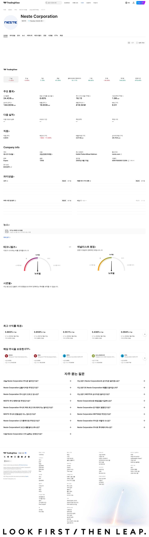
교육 (100, 471)
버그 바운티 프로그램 (72, 521)
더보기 (95, 3)
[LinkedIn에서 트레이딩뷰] (18, 457)
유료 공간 (101, 484)
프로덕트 (67, 3)
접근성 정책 (70, 517)
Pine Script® (42, 504)
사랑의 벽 (101, 456)
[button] (71, 2)
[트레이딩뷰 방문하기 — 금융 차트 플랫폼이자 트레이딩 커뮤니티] (10, 69)
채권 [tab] (61, 35)
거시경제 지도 (42, 502)
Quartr (26, 476)
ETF (40, 462)
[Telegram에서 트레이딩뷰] (22, 457)
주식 (40, 460)
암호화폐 (41, 465)
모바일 (40, 509)
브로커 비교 (70, 469)
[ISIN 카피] (128, 160)
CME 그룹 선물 (71, 476)
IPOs (40, 491)
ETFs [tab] (56, 35)
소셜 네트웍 (102, 454)
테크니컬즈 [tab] (37, 35)
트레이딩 (101, 469)
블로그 (69, 489)
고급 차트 (133, 460)
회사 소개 (69, 485)
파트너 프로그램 (135, 471)
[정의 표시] (10, 96)
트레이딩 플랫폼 (135, 462)
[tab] (64, 181)
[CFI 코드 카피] (11, 167)
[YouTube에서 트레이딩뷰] (11, 457)
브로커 (88, 3)
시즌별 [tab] (50, 35)
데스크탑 (41, 511)
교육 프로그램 (134, 473)
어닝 (40, 487)
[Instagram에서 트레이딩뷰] (15, 457)
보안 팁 (69, 519)
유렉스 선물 (70, 478)
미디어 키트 (70, 495)
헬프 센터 (69, 491)
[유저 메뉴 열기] (133, 2)
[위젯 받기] (132, 42)
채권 (40, 463)
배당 (40, 489)
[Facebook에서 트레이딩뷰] (8, 457)
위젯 (132, 454)
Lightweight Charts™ (136, 458)
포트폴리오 (42, 496)
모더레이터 (102, 464)
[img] (42, 21)
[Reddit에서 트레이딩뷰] (29, 457)
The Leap (69, 471)
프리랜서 (101, 482)
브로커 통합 (134, 469)
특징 (68, 454)
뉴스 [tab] (23, 35)
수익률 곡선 (42, 498)
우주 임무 (69, 487)
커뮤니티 (75, 3)
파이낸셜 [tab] (12, 35)
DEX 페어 (41, 469)
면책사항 (69, 511)
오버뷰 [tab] (5, 35)
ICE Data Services (23, 465)
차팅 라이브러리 (135, 456)
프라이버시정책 (71, 513)
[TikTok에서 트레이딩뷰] (25, 457)
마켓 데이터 (70, 458)
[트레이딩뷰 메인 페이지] (11, 3)
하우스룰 (101, 462)
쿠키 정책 (69, 515)
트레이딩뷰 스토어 (72, 500)
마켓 (82, 3)
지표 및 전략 (102, 478)
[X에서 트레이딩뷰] (4, 457)
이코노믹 (41, 485)
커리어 (69, 493)
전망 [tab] (44, 35)
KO (129, 3)
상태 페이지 (70, 523)
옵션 (40, 500)
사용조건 (69, 509)
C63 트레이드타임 (72, 504)
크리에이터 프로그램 (104, 460)
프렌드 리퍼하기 (103, 458)
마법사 (101, 480)
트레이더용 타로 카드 (72, 502)
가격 (68, 456)
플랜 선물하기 (70, 460)
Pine (40, 471)
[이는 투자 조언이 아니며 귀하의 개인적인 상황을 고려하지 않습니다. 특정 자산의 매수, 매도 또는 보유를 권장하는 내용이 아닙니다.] (28, 250)
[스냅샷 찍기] (129, 42)
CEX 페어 (41, 467)
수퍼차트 (41, 454)
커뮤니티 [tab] (29, 35)
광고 (132, 467)
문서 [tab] (18, 35)
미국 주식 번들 (71, 480)
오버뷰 (69, 465)
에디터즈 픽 (102, 473)
